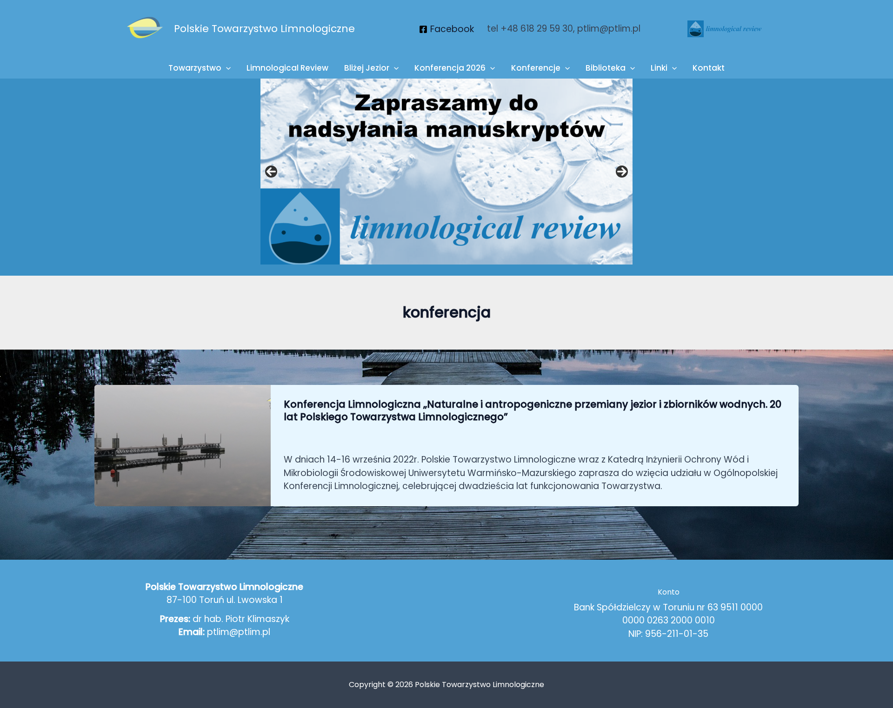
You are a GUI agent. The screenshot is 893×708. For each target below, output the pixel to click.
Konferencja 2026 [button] (450, 67)
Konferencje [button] (535, 67)
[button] (226, 68)
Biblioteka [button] (606, 67)
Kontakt (709, 67)
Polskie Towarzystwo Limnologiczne (264, 28)
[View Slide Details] (446, 172)
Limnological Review (287, 67)
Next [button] (622, 171)
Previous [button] (271, 171)
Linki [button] (659, 67)
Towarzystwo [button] (194, 67)
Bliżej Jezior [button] (366, 67)
